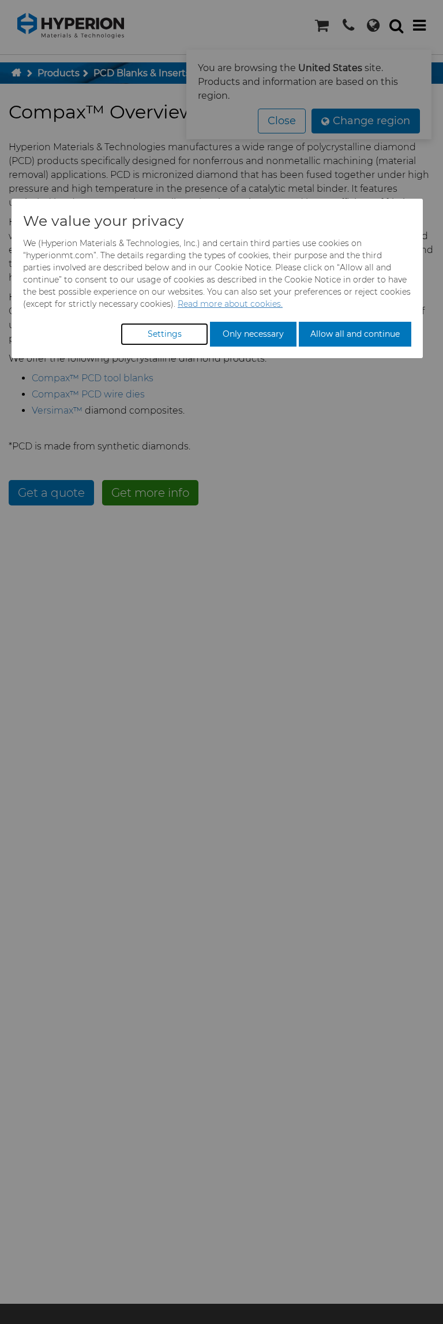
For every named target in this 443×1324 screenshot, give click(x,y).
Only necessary (253, 334)
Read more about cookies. (230, 304)
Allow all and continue (355, 334)
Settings (165, 334)
